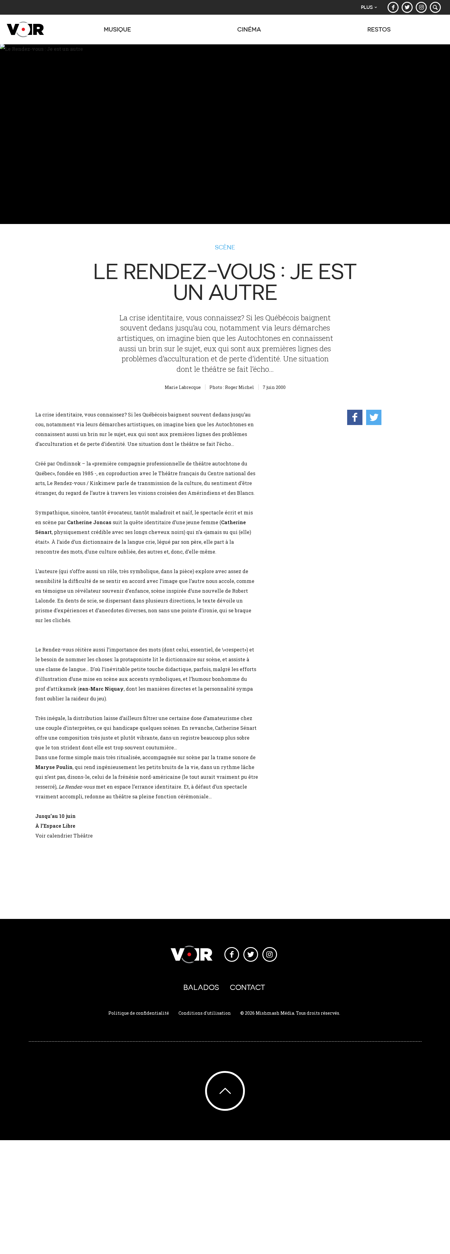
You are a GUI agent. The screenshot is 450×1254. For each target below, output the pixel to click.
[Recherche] (435, 7)
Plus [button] (367, 7)
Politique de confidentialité (138, 1013)
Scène (225, 247)
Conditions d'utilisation (204, 1013)
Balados (201, 987)
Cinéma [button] (249, 29)
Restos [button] (379, 29)
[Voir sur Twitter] (407, 7)
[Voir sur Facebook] (393, 7)
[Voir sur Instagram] (421, 7)
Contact (247, 987)
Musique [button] (117, 29)
